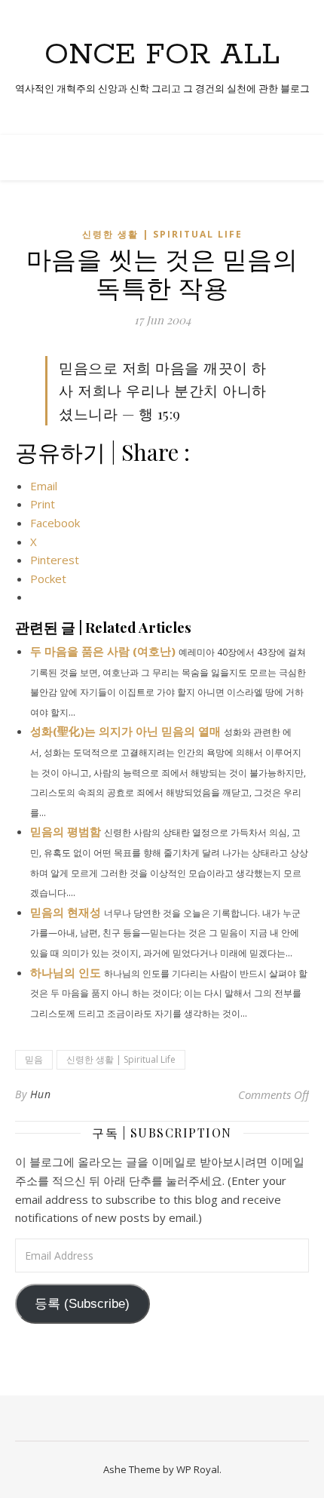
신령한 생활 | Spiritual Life (162, 234)
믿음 (34, 1059)
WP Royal (197, 1469)
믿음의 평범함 (65, 831)
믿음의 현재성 (65, 911)
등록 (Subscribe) (82, 1304)
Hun (40, 1094)
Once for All (162, 55)
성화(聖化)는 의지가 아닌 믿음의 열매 (125, 730)
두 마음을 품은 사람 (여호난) (103, 650)
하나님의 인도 (65, 972)
